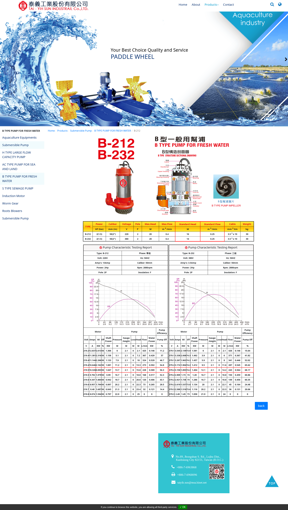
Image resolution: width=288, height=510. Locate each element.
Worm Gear (10, 203)
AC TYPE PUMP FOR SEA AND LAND (18, 166)
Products (62, 130)
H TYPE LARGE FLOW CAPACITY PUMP (16, 154)
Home (183, 5)
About (196, 5)
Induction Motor (13, 196)
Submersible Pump (15, 145)
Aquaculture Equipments (19, 137)
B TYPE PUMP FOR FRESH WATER (19, 178)
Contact (228, 5)
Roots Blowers (12, 211)
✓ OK (183, 507)
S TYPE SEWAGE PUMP (17, 188)
